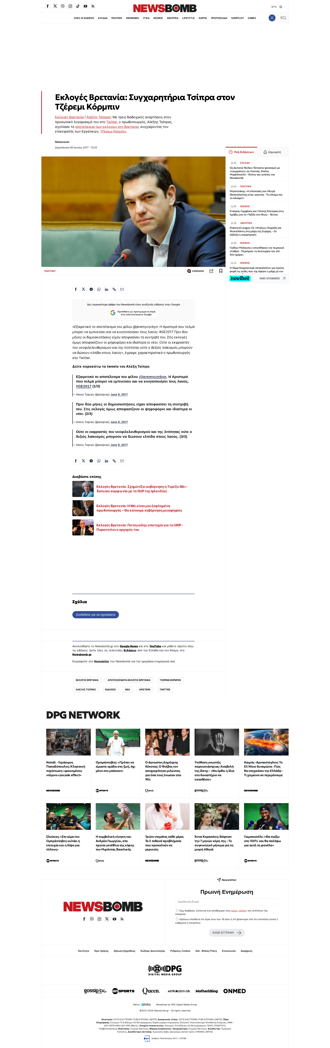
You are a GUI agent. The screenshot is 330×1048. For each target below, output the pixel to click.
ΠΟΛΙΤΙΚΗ (116, 18)
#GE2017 (83, 386)
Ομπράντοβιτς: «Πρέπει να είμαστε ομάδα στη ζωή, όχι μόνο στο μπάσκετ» (115, 766)
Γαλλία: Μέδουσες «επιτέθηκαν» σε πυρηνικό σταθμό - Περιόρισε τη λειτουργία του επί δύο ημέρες (257, 251)
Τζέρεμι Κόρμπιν (113, 131)
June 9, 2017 (119, 394)
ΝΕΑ (127, 689)
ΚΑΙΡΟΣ (203, 18)
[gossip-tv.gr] (95, 991)
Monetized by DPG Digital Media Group (176, 1004)
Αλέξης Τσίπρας (98, 117)
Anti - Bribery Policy (206, 951)
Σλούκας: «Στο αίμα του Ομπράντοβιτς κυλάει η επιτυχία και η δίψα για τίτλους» (63, 843)
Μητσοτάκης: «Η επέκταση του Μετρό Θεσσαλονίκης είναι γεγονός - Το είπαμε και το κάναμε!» (256, 194)
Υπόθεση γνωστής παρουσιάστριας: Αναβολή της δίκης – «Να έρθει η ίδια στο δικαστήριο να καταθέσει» (214, 770)
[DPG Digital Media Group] (165, 970)
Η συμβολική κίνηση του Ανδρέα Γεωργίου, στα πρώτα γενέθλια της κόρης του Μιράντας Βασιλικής (115, 843)
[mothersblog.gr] (207, 991)
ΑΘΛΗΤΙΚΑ (172, 18)
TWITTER (165, 689)
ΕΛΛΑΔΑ (102, 18)
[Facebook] (47, 6)
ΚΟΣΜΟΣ (158, 18)
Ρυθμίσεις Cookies (180, 951)
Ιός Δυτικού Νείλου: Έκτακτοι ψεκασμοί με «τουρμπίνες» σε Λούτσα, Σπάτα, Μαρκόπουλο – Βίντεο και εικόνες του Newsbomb (255, 173)
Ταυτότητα (83, 951)
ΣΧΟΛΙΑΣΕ (198, 271)
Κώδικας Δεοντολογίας (153, 951)
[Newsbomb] (103, 907)
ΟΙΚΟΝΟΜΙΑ (132, 18)
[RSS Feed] (93, 6)
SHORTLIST (237, 18)
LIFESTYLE (188, 18)
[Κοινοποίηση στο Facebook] (75, 289)
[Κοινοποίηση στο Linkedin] (106, 289)
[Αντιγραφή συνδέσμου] (211, 271)
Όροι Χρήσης (101, 951)
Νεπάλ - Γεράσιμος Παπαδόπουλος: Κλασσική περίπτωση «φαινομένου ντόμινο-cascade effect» (65, 768)
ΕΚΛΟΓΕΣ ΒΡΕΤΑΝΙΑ (87, 680)
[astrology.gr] (179, 991)
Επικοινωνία (229, 951)
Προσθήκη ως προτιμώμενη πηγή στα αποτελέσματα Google (136, 313)
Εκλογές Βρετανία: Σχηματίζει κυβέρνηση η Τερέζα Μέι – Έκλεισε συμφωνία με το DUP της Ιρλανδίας (142, 489)
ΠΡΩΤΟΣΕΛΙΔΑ (219, 18)
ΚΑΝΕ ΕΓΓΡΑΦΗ (223, 932)
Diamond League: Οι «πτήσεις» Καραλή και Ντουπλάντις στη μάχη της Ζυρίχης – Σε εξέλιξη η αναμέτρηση (255, 231)
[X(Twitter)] (55, 6)
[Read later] (221, 271)
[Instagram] (70, 6)
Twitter (111, 122)
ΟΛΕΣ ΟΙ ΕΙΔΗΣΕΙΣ (84, 18)
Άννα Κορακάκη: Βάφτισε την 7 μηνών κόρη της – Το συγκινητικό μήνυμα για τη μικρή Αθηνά (214, 843)
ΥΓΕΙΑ (146, 18)
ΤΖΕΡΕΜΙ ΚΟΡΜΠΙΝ (170, 680)
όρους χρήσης (239, 910)
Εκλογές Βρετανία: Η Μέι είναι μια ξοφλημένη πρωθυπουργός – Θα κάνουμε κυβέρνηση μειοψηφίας (139, 508)
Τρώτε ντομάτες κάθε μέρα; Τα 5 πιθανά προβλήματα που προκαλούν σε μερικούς (164, 843)
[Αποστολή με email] (122, 289)
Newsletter (101, 661)
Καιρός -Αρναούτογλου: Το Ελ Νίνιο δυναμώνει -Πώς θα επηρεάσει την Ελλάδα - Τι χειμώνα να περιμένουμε (263, 768)
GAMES (252, 18)
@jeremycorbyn (152, 377)
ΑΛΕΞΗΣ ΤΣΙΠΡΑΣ (86, 689)
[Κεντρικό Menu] (283, 17)
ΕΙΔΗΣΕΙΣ (110, 689)
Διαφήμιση (246, 951)
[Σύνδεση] (272, 17)
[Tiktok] (77, 6)
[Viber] (62, 6)
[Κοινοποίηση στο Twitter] (83, 289)
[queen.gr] (151, 991)
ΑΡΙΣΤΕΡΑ (144, 689)
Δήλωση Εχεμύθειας (124, 951)
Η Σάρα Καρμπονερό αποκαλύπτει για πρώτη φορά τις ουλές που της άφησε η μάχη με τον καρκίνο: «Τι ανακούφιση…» (257, 271)
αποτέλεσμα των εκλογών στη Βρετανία (107, 127)
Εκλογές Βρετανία (69, 117)
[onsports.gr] (123, 991)
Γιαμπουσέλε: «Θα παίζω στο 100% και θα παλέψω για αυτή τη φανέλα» (262, 841)
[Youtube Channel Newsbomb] (85, 6)
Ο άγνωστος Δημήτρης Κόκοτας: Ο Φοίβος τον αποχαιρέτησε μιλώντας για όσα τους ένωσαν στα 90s (163, 770)
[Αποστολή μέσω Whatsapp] (98, 289)
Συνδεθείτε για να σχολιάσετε (95, 614)
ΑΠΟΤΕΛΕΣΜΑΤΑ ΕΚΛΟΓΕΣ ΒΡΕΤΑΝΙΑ (129, 680)
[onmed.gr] (234, 991)
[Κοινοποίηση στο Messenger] (91, 289)
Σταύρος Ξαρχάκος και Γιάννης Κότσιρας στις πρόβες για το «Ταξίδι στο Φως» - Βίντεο (257, 212)
